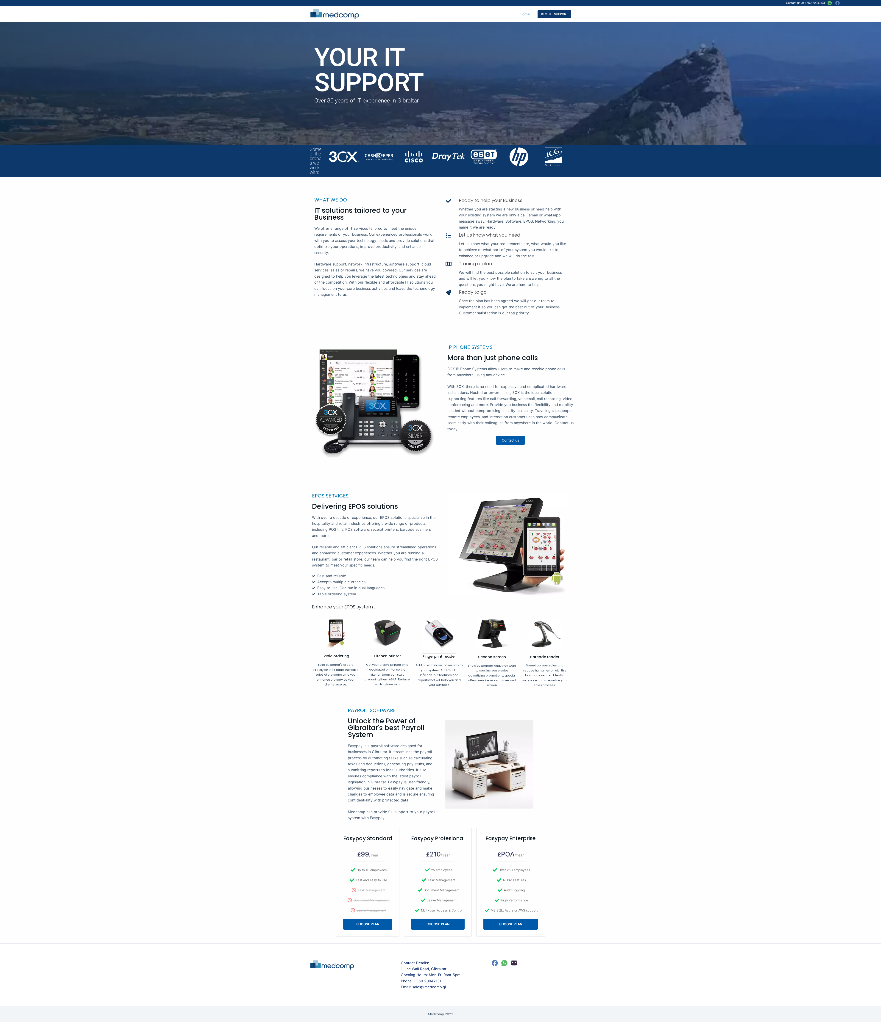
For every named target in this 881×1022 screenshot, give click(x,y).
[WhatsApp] (830, 3)
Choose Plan (367, 924)
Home (525, 14)
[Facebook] (837, 3)
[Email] (514, 963)
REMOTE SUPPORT (554, 14)
